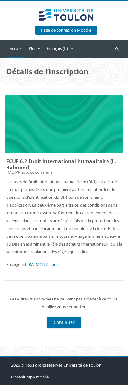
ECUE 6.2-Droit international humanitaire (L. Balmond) (61, 164)
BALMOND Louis (44, 264)
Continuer (64, 322)
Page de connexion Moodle (66, 30)
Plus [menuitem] (32, 48)
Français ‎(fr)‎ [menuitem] (57, 48)
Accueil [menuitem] (16, 48)
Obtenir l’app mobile (30, 377)
